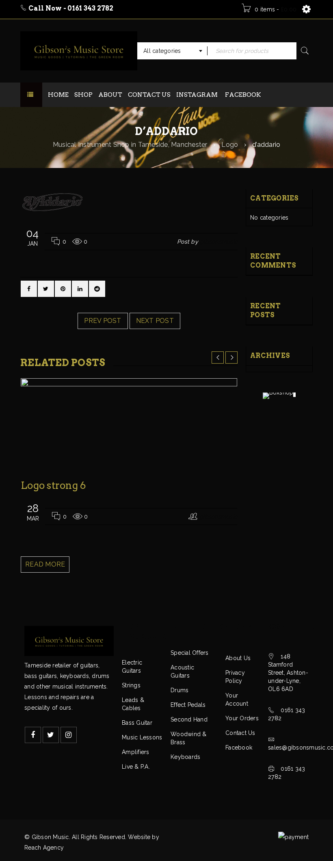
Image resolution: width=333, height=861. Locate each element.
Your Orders (242, 718)
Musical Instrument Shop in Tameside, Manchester (130, 144)
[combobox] (172, 50)
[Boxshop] (279, 395)
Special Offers (190, 653)
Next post (155, 321)
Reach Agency (44, 847)
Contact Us (240, 733)
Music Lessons (142, 737)
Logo (229, 144)
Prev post (102, 321)
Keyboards (185, 757)
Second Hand (189, 719)
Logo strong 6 (53, 485)
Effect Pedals (188, 705)
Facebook (238, 747)
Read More (45, 564)
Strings (131, 685)
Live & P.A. (136, 766)
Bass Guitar (137, 722)
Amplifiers (135, 752)
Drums (179, 690)
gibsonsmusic (219, 241)
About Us (238, 658)
